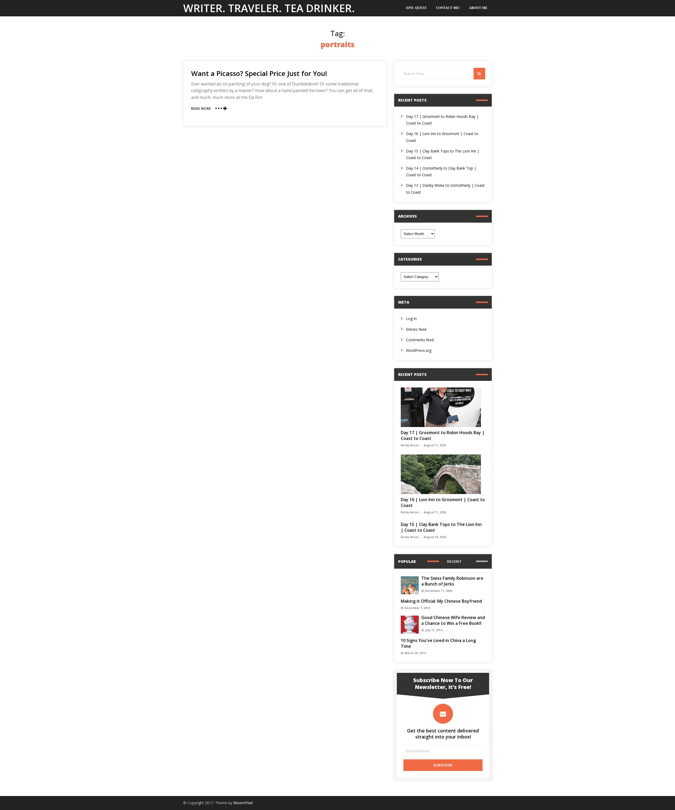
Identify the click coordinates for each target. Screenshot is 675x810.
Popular (407, 561)
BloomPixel (243, 802)
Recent (454, 561)
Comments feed (420, 339)
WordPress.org (418, 350)
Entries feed (416, 329)
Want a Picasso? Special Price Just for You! (259, 73)
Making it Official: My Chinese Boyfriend (441, 601)
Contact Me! (448, 8)
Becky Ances (410, 445)
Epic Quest (416, 8)
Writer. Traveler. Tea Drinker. (269, 8)
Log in (411, 318)
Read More (201, 108)
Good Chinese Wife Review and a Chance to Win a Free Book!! (453, 620)
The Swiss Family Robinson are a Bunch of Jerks (452, 581)
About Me (478, 8)
